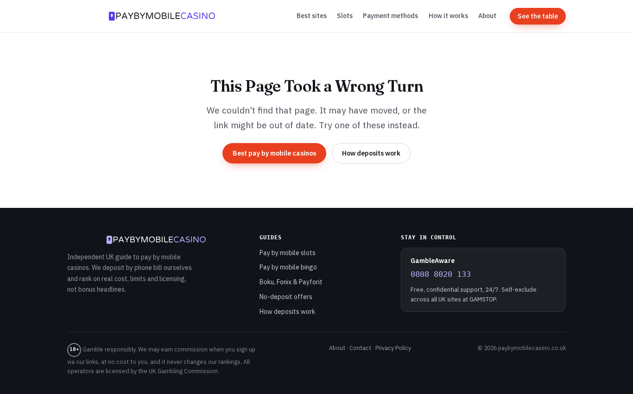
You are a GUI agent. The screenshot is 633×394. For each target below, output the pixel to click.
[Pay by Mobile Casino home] (161, 16)
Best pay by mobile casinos (274, 153)
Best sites (312, 16)
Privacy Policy (393, 347)
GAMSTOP (482, 299)
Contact (360, 347)
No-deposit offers (286, 297)
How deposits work (371, 153)
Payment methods (390, 16)
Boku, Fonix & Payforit (291, 282)
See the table (538, 16)
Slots (345, 16)
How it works (448, 16)
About (487, 16)
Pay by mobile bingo (288, 267)
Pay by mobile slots (288, 253)
